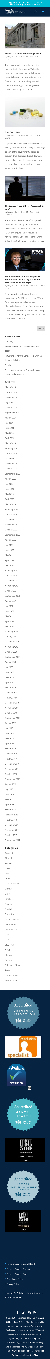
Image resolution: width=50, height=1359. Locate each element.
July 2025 (9, 402)
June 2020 (9, 672)
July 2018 (9, 789)
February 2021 (11, 631)
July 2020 (9, 667)
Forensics (9, 914)
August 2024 (10, 417)
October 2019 (11, 713)
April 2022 (9, 560)
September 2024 (12, 412)
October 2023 (11, 468)
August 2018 (10, 784)
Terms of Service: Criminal (18, 1269)
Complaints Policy (15, 1279)
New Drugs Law (12, 132)
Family (8, 899)
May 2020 (9, 677)
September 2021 (12, 596)
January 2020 (11, 697)
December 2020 (12, 641)
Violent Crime (11, 980)
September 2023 (12, 473)
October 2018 (11, 774)
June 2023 (9, 489)
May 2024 (9, 433)
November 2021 (12, 585)
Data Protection (12, 883)
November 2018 (12, 769)
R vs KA (8, 365)
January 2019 (11, 758)
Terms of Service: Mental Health (21, 1264)
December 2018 (12, 763)
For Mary (9, 341)
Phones (8, 955)
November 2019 (12, 708)
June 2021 (9, 611)
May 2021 (9, 616)
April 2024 (9, 438)
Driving (8, 888)
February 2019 (11, 753)
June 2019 (9, 733)
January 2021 (11, 636)
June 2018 (9, 794)
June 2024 (9, 428)
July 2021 (9, 606)
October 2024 (11, 407)
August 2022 (10, 540)
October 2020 (11, 651)
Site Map (34, 1355)
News (7, 949)
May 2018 (9, 799)
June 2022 (9, 550)
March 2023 (10, 504)
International (11, 929)
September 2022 (12, 535)
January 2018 (11, 820)
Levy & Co (9, 944)
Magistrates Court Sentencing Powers (23, 53)
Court (7, 59)
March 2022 (10, 565)
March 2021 (10, 626)
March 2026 (10, 387)
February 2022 (11, 570)
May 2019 (9, 738)
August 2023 (10, 478)
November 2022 (12, 524)
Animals (8, 863)
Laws (7, 939)
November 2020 (12, 646)
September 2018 (12, 779)
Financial (9, 904)
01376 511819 (34, 2)
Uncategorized (11, 975)
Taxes (7, 970)
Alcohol (8, 858)
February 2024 (11, 448)
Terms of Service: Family (17, 1274)
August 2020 (10, 662)
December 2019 (12, 702)
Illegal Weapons (12, 919)
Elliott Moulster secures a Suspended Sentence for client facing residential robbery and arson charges (23, 279)
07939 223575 (16, 2)
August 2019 (10, 723)
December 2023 (12, 458)
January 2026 (11, 392)
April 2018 (9, 804)
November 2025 (12, 397)
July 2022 (9, 545)
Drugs (7, 138)
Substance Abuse (13, 965)
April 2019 (9, 743)
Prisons (8, 960)
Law (6, 934)
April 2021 (9, 621)
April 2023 (9, 499)
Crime (7, 878)
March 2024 (10, 443)
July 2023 (9, 484)
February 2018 (11, 814)
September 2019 (12, 718)
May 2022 (9, 555)
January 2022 (11, 575)
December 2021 (12, 580)
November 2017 (12, 830)
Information (10, 214)
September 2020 (12, 657)
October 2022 (11, 529)
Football (8, 909)
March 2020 (10, 687)
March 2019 (10, 748)
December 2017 (12, 825)
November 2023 (12, 463)
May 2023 (9, 494)
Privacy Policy (13, 1284)
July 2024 (9, 423)
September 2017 (12, 840)
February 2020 (11, 692)
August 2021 (10, 601)
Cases (7, 868)
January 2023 (11, 514)
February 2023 (11, 509)
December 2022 (12, 519)
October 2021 (11, 590)
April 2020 (9, 682)
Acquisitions (10, 853)
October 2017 (11, 835)
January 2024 (11, 453)
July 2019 (9, 728)
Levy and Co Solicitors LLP (17, 56)
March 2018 (10, 809)
